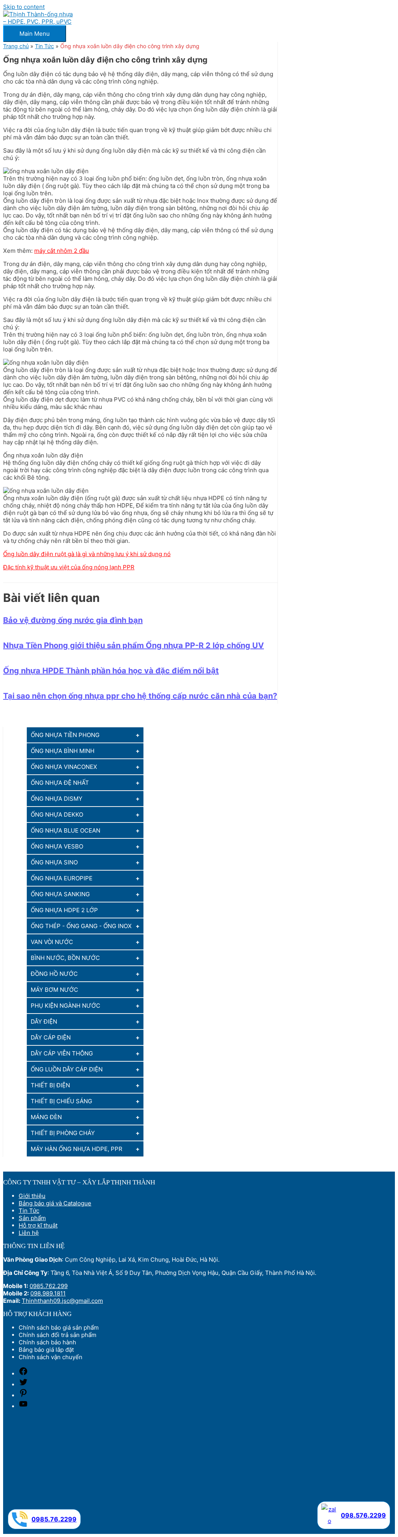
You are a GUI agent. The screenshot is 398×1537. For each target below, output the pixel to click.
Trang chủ (16, 46)
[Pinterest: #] (23, 1395)
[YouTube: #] (23, 1406)
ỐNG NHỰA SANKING (60, 894)
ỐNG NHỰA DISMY (56, 798)
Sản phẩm (32, 1218)
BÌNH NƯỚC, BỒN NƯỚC (65, 957)
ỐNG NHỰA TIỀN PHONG (65, 735)
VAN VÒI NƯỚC (52, 942)
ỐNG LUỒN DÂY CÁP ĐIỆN (67, 1069)
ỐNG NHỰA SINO (54, 862)
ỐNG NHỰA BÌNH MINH (62, 751)
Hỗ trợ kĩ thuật (38, 1225)
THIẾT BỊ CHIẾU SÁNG (61, 1101)
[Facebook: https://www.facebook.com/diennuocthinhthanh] (23, 1373)
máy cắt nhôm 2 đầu (61, 250)
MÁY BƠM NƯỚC (54, 989)
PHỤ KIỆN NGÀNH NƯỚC (65, 1005)
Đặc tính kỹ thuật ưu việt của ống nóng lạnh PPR (68, 567)
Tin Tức (44, 46)
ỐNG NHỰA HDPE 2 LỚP (64, 910)
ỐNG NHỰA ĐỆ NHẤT (60, 782)
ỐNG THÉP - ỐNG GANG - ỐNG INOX (81, 926)
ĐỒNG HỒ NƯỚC (54, 973)
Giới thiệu (32, 1196)
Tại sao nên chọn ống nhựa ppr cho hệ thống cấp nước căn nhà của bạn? (140, 696)
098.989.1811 (48, 1293)
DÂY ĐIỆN (44, 1021)
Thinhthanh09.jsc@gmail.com (62, 1300)
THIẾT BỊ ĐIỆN (50, 1085)
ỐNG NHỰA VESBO (57, 846)
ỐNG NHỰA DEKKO (57, 814)
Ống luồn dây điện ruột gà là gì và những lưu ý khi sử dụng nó (87, 554)
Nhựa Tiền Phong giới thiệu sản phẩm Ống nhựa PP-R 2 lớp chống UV (133, 645)
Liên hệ (29, 1232)
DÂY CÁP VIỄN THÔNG (62, 1053)
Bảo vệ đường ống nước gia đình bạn (73, 620)
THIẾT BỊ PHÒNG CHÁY (63, 1133)
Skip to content (24, 6)
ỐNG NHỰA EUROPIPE (62, 878)
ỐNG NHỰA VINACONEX (64, 766)
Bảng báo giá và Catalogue (55, 1203)
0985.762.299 (49, 1286)
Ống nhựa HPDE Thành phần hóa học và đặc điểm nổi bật (111, 670)
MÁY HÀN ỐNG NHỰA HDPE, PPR (76, 1149)
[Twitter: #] (23, 1384)
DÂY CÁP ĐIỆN (51, 1037)
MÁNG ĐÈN (46, 1117)
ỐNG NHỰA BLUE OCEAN (65, 830)
